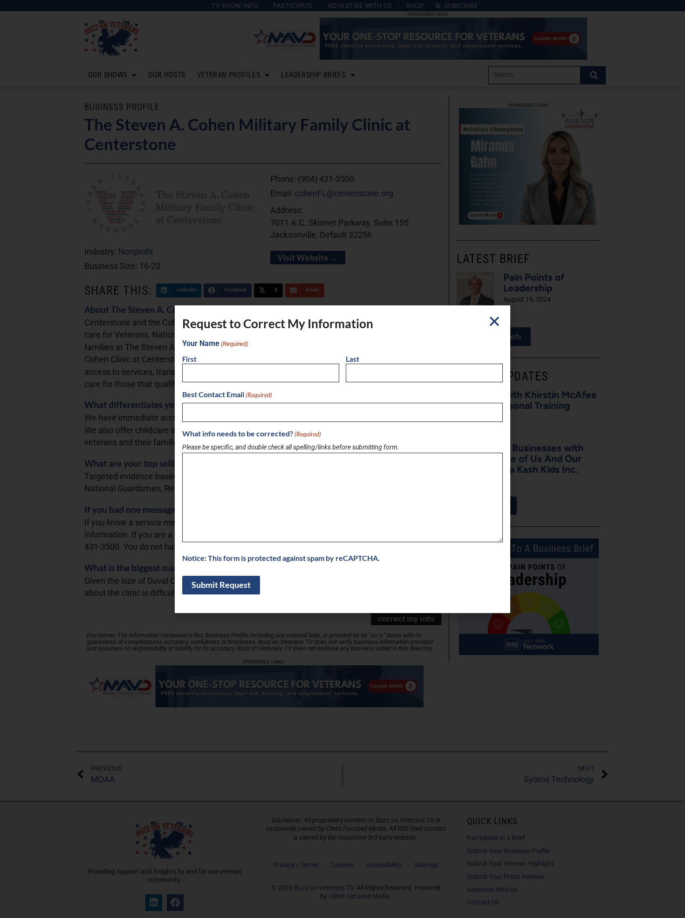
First (189, 359)
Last (352, 359)
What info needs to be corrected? (251, 433)
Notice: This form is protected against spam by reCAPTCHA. (281, 558)
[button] (494, 321)
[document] (342, 459)
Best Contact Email (227, 394)
